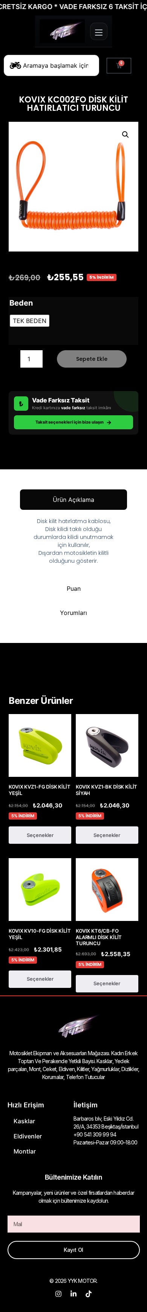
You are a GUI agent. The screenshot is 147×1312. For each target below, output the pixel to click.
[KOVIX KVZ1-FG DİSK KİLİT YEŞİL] (40, 745)
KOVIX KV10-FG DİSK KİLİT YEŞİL (39, 934)
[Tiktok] (88, 1293)
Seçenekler (40, 835)
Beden (21, 303)
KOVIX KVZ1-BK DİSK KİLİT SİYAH (106, 790)
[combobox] (51, 65)
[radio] (29, 320)
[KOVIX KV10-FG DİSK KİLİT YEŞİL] (40, 889)
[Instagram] (58, 1293)
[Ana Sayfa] (62, 31)
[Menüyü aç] (98, 31)
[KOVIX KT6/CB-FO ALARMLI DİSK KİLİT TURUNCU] (107, 889)
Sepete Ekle (91, 359)
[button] (125, 134)
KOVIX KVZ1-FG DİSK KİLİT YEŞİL (39, 790)
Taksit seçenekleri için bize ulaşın (73, 422)
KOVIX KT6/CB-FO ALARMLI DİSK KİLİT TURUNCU (99, 937)
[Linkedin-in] (73, 1293)
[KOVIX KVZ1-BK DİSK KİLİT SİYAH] (107, 745)
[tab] (73, 499)
